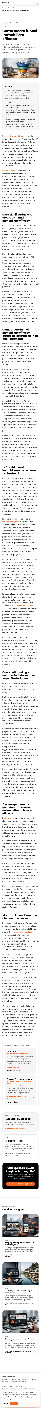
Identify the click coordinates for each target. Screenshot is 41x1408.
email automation (25, 606)
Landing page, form (10, 522)
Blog (9, 8)
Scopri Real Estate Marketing (15, 1128)
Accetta (13, 1403)
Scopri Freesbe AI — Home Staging (16, 1097)
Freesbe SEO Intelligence (27, 1389)
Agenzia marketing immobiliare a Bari (13, 1386)
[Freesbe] (5, 3)
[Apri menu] (37, 3)
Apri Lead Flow (13, 1071)
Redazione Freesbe (26, 23)
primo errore (9, 818)
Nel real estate (8, 171)
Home (4, 8)
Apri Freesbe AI (13, 1102)
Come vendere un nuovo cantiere (12, 1384)
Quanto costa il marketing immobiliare (14, 1381)
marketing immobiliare (22, 932)
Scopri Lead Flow (13, 1067)
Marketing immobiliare (9, 1379)
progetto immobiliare (14, 136)
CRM (31, 343)
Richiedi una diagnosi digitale (19, 1184)
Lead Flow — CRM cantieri (10, 1389)
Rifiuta (6, 1403)
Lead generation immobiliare (27, 1379)
